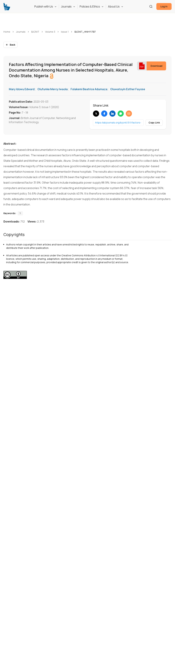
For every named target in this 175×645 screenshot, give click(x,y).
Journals (66, 6)
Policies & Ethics (90, 6)
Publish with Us (43, 6)
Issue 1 (65, 31)
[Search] (150, 6)
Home (6, 31)
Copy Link (154, 122)
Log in (163, 6)
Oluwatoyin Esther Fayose (127, 89)
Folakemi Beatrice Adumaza (89, 89)
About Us (114, 6)
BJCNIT (35, 31)
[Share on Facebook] (104, 113)
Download (156, 65)
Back (12, 44)
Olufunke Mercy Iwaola (52, 89)
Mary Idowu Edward (22, 89)
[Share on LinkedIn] (112, 113)
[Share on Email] (129, 113)
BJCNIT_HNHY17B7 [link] (85, 31)
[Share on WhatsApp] (121, 113)
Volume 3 (50, 31)
